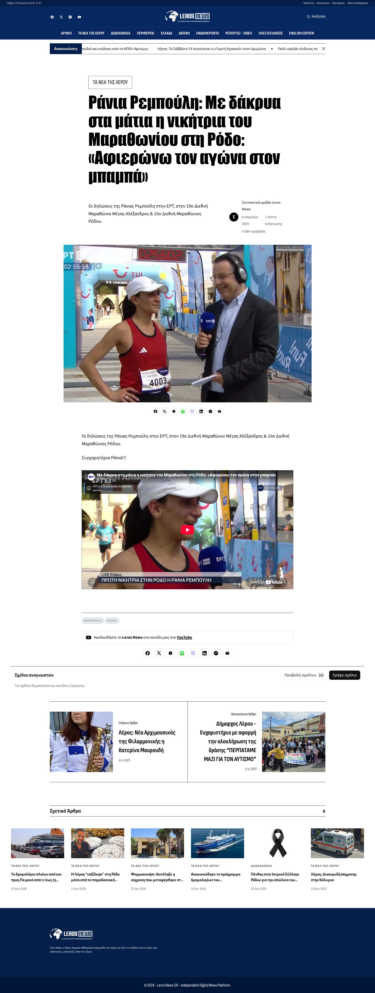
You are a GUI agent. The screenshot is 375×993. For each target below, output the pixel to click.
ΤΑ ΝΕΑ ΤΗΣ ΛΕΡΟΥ (110, 82)
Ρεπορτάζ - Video (238, 33)
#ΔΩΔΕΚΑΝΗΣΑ (93, 620)
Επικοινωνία (323, 3)
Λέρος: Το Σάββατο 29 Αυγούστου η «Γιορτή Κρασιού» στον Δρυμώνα (246, 48)
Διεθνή (184, 33)
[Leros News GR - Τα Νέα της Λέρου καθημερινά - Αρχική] (187, 16)
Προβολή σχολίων (303, 675)
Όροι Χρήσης (338, 3)
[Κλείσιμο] (323, 48)
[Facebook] (52, 17)
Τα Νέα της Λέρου (91, 33)
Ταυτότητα (308, 3)
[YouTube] (79, 17)
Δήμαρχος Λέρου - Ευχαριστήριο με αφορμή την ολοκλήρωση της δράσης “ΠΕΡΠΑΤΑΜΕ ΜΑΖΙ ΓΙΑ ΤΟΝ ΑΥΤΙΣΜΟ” (228, 741)
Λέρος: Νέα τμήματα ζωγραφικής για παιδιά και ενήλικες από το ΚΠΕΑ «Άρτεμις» (120, 48)
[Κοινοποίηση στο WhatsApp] (183, 411)
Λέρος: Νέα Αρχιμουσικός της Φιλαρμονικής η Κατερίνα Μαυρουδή (147, 741)
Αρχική (66, 33)
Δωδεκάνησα (121, 33)
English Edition (301, 33)
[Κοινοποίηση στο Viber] (192, 411)
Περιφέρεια (145, 33)
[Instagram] (70, 17)
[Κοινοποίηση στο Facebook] (155, 411)
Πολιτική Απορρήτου (357, 3)
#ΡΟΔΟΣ (112, 620)
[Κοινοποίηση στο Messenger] (174, 411)
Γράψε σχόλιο (345, 675)
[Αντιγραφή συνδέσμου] (210, 411)
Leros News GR (167, 985)
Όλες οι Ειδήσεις (271, 33)
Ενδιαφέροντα (207, 33)
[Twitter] (61, 17)
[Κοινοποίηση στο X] (164, 411)
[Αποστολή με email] (219, 411)
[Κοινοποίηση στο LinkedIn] (201, 411)
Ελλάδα (166, 33)
